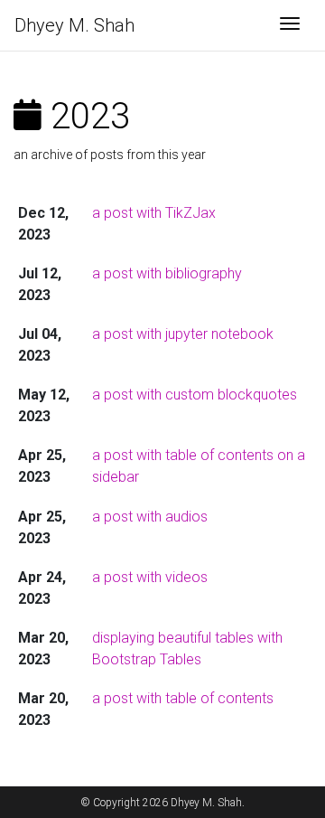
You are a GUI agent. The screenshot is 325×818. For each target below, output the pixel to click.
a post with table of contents (183, 698)
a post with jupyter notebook (183, 334)
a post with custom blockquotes (194, 394)
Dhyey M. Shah (74, 25)
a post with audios (150, 516)
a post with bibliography (167, 273)
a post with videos (150, 577)
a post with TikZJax (154, 212)
